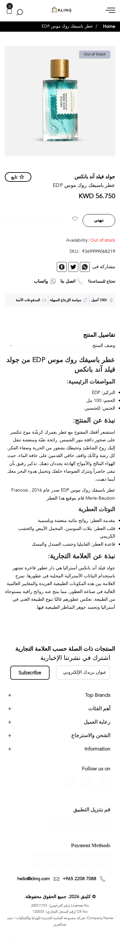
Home (109, 26)
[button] (74, 219)
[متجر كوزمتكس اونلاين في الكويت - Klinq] (60, 10)
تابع (14, 177)
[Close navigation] (6, 6)
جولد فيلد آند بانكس (95, 176)
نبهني (99, 220)
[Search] (18, 12)
